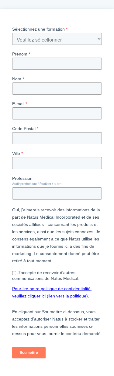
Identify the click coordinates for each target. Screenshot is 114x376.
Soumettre (29, 353)
